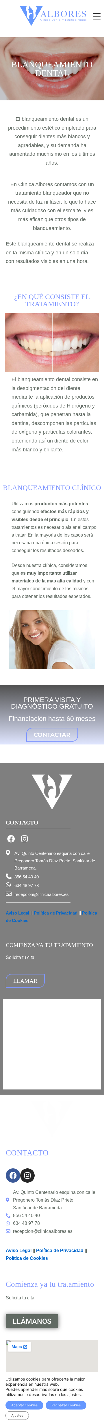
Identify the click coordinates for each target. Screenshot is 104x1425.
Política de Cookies (27, 1258)
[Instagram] (24, 838)
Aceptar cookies (24, 1405)
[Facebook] (11, 838)
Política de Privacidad (55, 913)
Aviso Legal (17, 913)
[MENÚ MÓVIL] (96, 16)
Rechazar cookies (66, 1405)
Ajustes (17, 1415)
